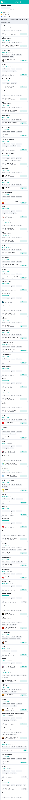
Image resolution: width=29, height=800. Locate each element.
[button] (20, 2)
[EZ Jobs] (4, 2)
